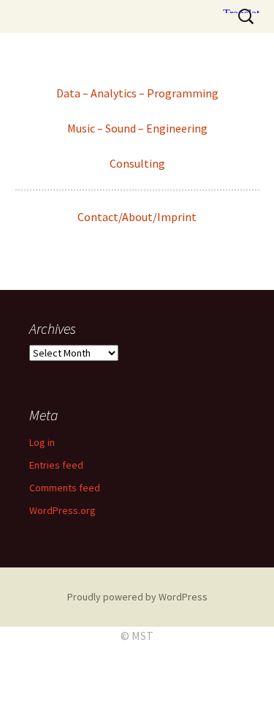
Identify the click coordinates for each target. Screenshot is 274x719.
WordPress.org (62, 510)
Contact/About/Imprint (137, 216)
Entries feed (56, 465)
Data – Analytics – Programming (137, 93)
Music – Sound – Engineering (137, 128)
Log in (42, 442)
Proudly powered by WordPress (137, 596)
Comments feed (64, 487)
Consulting (137, 163)
